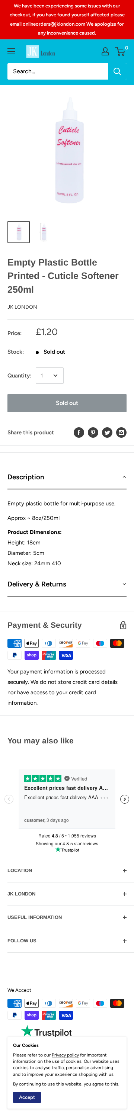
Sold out (67, 402)
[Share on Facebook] (79, 432)
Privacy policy (65, 1055)
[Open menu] (11, 51)
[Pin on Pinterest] (93, 432)
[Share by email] (121, 432)
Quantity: (19, 375)
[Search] (117, 71)
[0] (120, 51)
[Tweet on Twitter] (107, 432)
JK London (22, 307)
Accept (27, 1097)
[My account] (105, 51)
